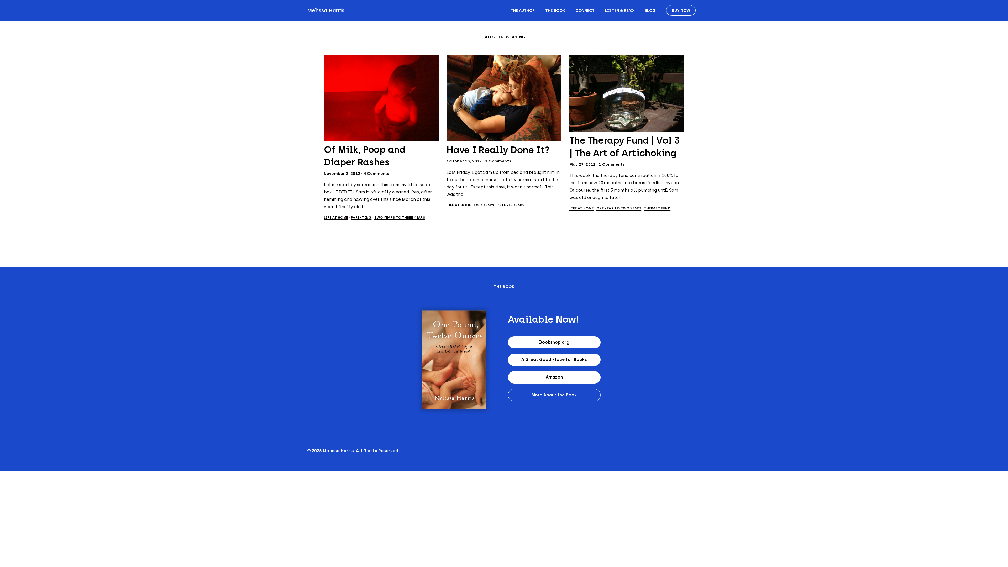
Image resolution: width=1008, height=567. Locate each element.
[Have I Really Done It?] (504, 98)
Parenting (361, 217)
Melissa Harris (325, 10)
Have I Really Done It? (498, 149)
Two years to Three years (399, 217)
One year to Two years (618, 208)
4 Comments (377, 173)
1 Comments (498, 161)
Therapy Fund (657, 208)
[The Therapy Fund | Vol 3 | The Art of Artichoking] (626, 93)
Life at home (336, 217)
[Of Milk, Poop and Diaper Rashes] (381, 98)
